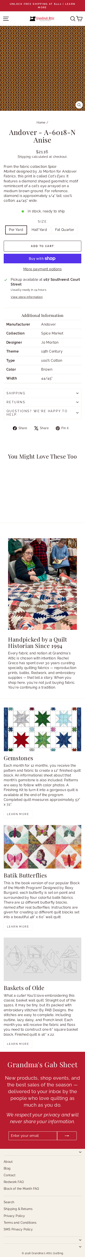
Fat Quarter (64, 230)
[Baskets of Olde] (42, 959)
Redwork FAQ (14, 1182)
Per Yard (16, 230)
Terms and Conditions (20, 1222)
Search (9, 1202)
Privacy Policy (14, 1216)
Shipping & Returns (18, 1209)
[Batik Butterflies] (42, 847)
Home (41, 122)
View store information (27, 297)
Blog (7, 1168)
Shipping (24, 156)
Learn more (18, 814)
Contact (10, 1175)
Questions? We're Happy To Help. (37, 412)
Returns (16, 402)
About (8, 1161)
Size (42, 221)
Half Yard (39, 230)
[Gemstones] (42, 729)
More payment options (42, 269)
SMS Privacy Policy (18, 1229)
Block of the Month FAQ (21, 1188)
